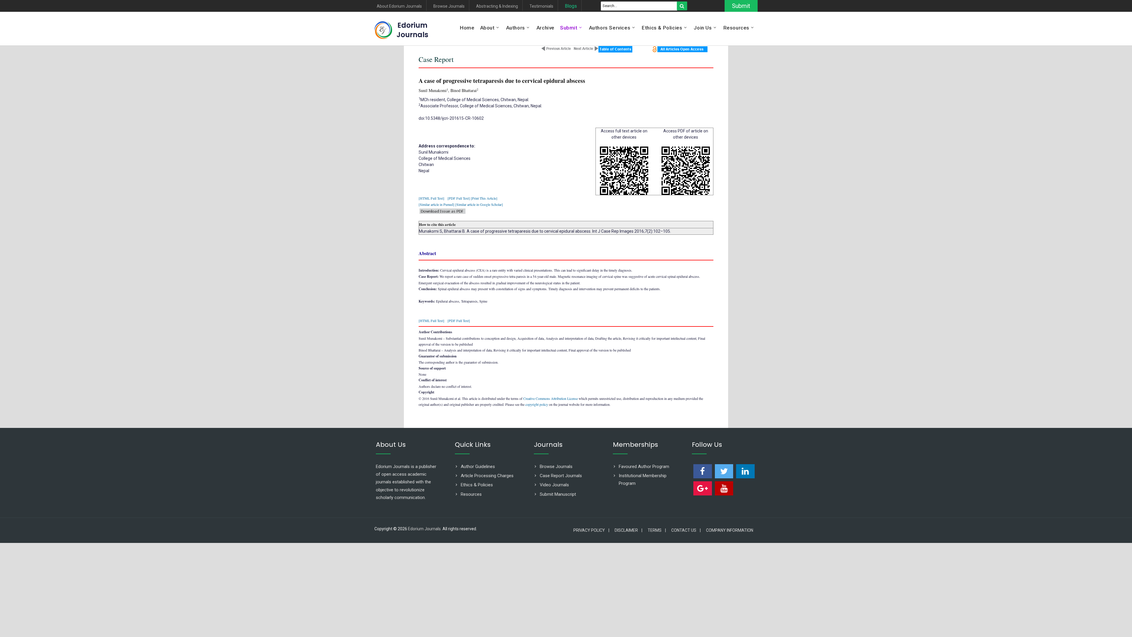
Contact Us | (686, 530)
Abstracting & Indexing (497, 6)
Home (467, 28)
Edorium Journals (412, 30)
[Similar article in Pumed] (436, 204)
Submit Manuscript (558, 494)
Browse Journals (449, 6)
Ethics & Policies (662, 28)
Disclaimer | (628, 530)
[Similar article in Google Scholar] (479, 204)
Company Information (729, 530)
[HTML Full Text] (431, 198)
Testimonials (541, 6)
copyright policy (536, 404)
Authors (515, 28)
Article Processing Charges (487, 475)
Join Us (703, 28)
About (487, 28)
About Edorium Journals (399, 6)
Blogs (571, 6)
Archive (546, 28)
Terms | (657, 530)
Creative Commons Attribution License (550, 398)
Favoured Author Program (644, 466)
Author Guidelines (478, 466)
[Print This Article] (484, 198)
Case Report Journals (561, 475)
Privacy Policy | (591, 530)
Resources (736, 28)
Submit (741, 5)
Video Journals (554, 484)
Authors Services (610, 28)
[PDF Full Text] (458, 198)
